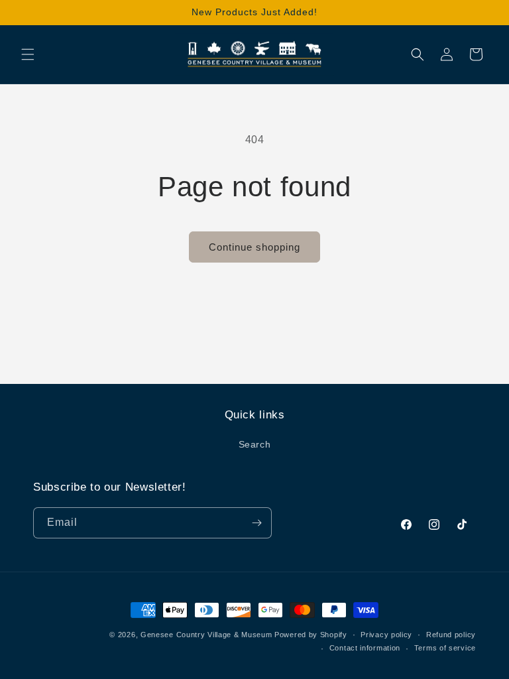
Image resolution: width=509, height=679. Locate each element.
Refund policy (451, 635)
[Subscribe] (256, 522)
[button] (27, 54)
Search (255, 444)
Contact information (364, 648)
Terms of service (445, 648)
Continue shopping (254, 247)
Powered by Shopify (310, 635)
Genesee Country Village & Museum (206, 635)
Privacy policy (386, 635)
